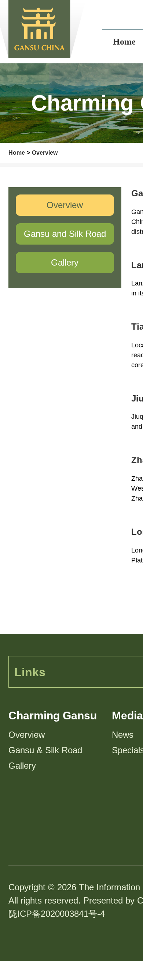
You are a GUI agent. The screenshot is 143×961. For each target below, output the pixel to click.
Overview (45, 153)
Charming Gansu (52, 715)
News (122, 735)
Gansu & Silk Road (45, 750)
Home (16, 153)
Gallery (22, 766)
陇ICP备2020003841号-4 (56, 914)
